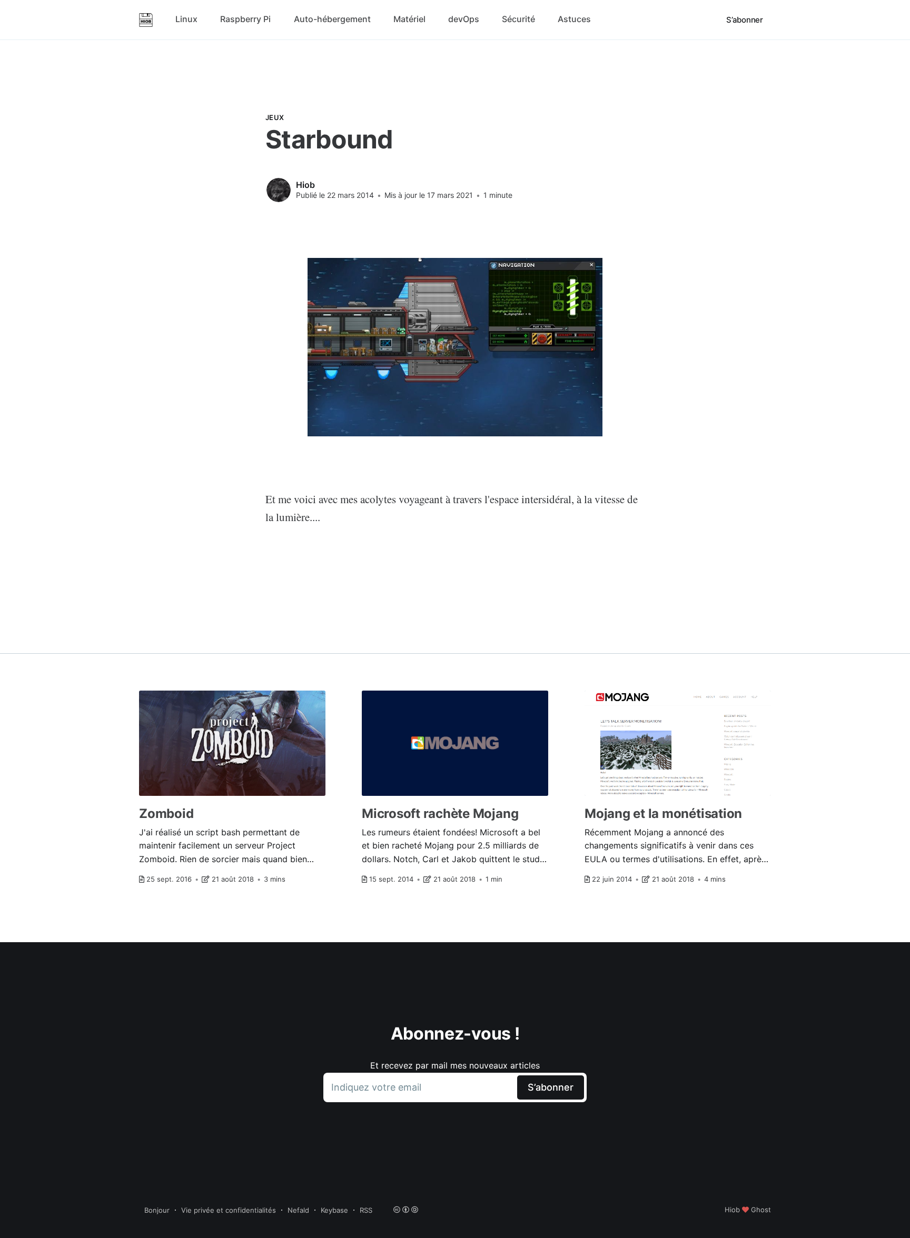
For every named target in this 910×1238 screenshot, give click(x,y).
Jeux (274, 117)
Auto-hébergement (332, 19)
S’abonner (744, 20)
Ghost (761, 1209)
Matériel (409, 19)
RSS (366, 1210)
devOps (463, 19)
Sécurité (518, 19)
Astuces (574, 19)
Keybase (334, 1210)
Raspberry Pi (245, 19)
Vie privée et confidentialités (228, 1210)
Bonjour (157, 1210)
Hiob (305, 184)
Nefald (298, 1210)
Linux (186, 19)
